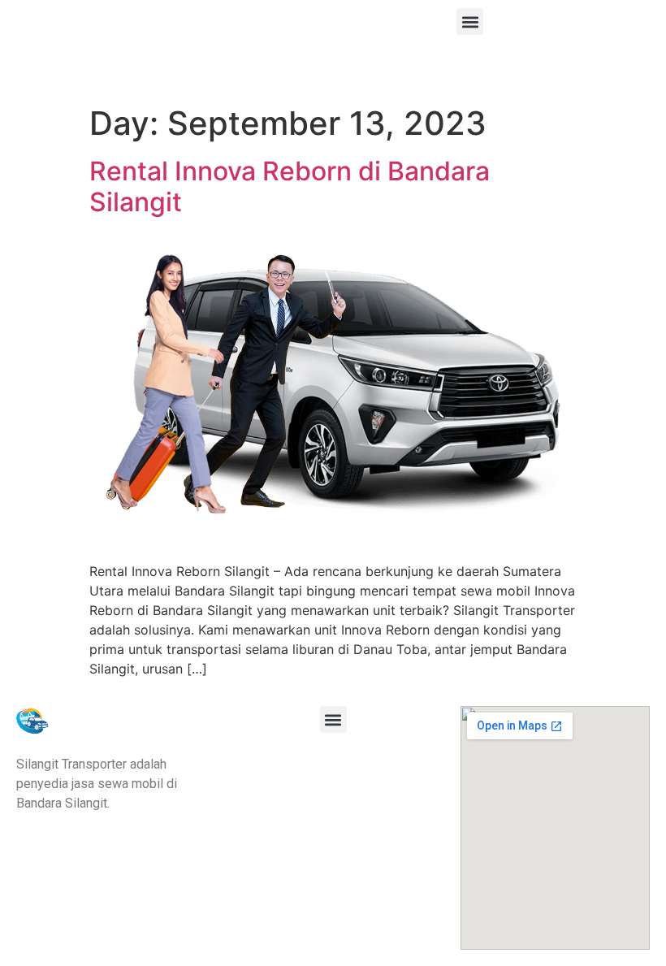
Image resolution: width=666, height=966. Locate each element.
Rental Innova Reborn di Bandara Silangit (289, 186)
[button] (469, 21)
